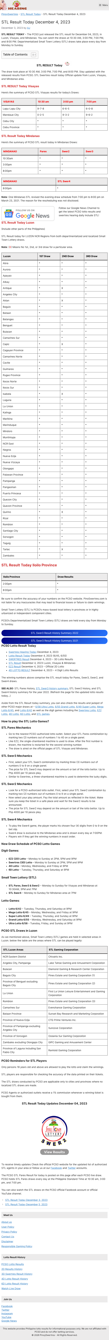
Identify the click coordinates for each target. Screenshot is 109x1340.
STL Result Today (31, 14)
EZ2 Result (15, 666)
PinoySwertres (9, 14)
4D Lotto (14, 714)
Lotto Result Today (19, 655)
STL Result (15, 663)
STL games (43, 714)
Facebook (56, 1168)
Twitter (72, 1168)
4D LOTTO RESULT (19, 670)
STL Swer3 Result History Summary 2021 (54, 640)
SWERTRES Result (19, 659)
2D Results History (11, 1269)
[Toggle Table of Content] (32, 54)
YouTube (6, 1317)
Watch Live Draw (11, 1288)
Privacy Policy (9, 1231)
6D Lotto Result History (14, 1283)
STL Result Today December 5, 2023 (26, 1204)
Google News (9, 1320)
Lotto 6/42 (26, 710)
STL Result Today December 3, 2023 (26, 1200)
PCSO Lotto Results (12, 1264)
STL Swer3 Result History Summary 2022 (54, 633)
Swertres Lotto (87, 710)
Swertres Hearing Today (22, 652)
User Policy (7, 1226)
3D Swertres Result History (16, 1274)
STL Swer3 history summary (52, 688)
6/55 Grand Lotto (65, 706)
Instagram (7, 1313)
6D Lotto (25, 714)
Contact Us (7, 1236)
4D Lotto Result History (14, 1278)
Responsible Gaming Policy (16, 1246)
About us (6, 1222)
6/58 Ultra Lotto (44, 706)
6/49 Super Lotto (86, 706)
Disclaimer (7, 1241)
